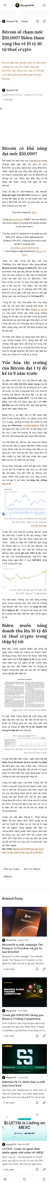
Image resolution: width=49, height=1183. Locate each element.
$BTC (34, 212)
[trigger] (44, 5)
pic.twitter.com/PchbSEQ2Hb (24, 247)
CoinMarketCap (38, 525)
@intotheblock (16, 219)
